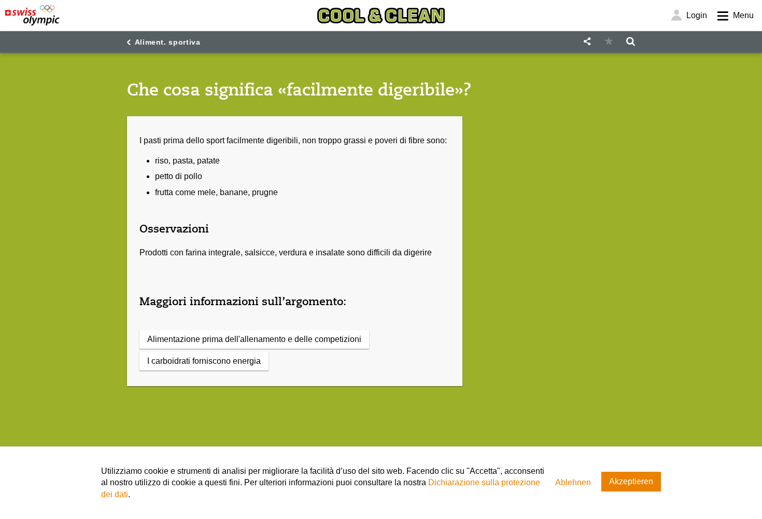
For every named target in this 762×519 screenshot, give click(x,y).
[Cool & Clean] (381, 15)
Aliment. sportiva (168, 42)
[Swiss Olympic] (32, 15)
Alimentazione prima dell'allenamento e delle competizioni (254, 339)
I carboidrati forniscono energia (204, 361)
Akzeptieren (631, 481)
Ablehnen (573, 482)
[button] (587, 41)
